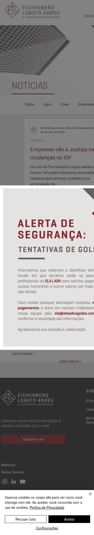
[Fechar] (87, 497)
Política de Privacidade (47, 507)
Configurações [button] (47, 528)
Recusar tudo (25, 519)
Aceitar (69, 519)
